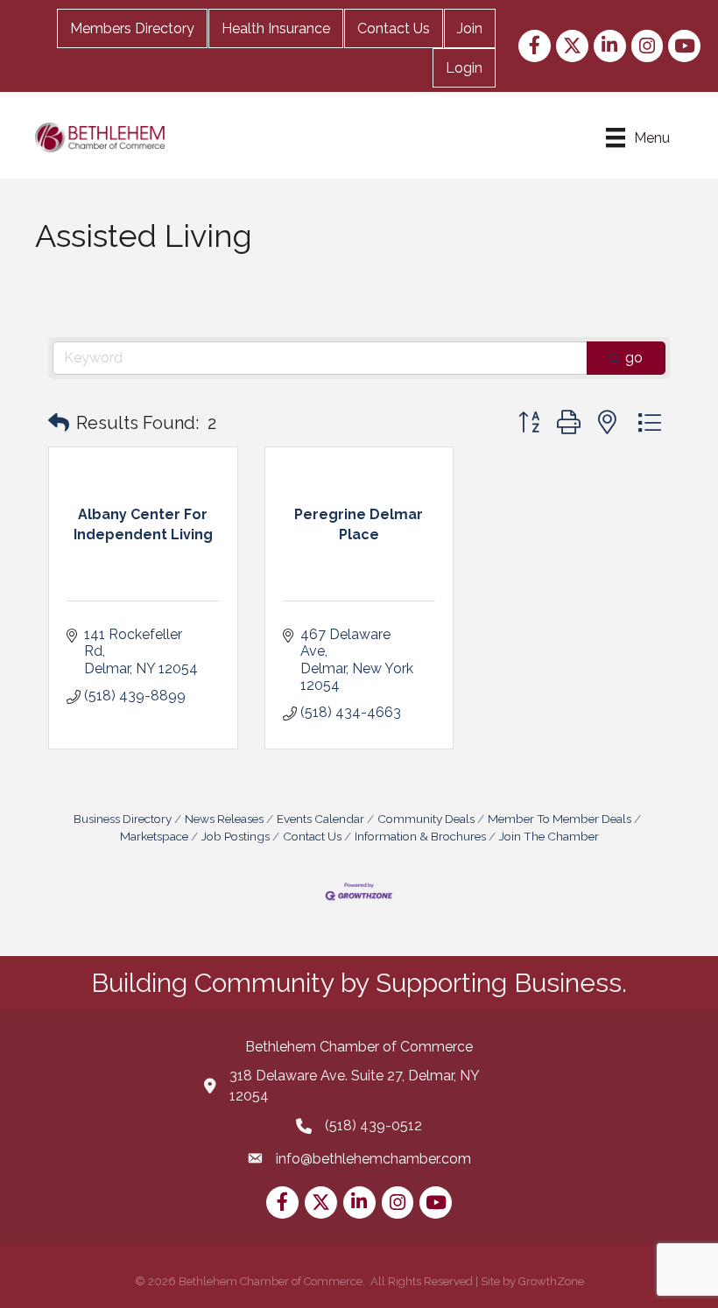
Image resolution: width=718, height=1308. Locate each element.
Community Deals (426, 819)
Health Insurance (276, 28)
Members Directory (132, 28)
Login (464, 68)
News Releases (224, 819)
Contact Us (393, 28)
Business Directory (123, 819)
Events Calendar (320, 819)
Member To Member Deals (559, 819)
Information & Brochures (420, 836)
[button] (58, 423)
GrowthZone (551, 1281)
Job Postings (235, 836)
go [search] (634, 357)
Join (469, 28)
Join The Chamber (549, 836)
